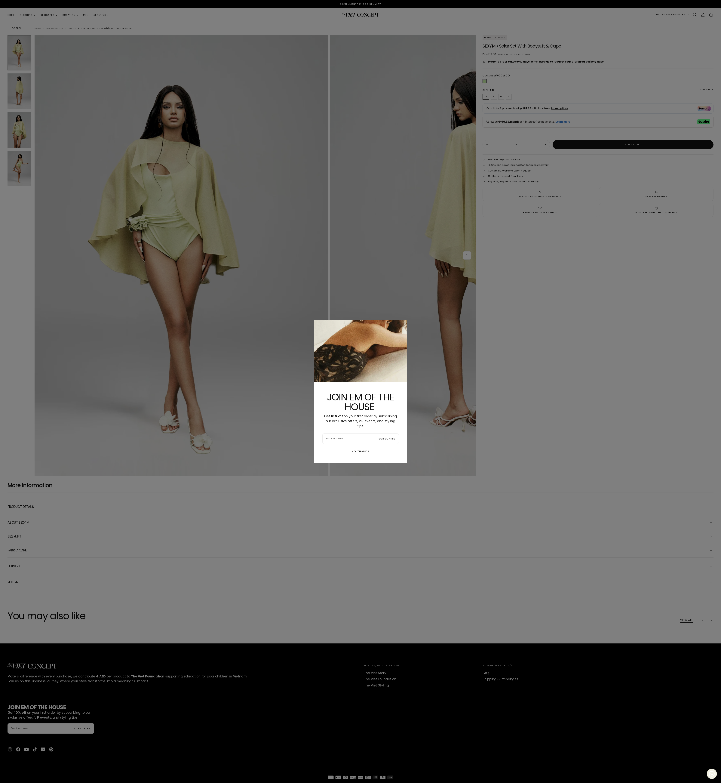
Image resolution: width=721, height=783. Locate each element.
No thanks (360, 451)
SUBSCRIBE (387, 438)
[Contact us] (712, 774)
